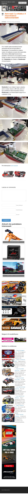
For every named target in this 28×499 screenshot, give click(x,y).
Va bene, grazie (22, 2)
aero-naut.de (14, 165)
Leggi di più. (4, 3)
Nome (19, 205)
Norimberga (17, 21)
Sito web (17, 214)
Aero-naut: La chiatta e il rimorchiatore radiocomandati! (15, 16)
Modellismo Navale (11, 21)
